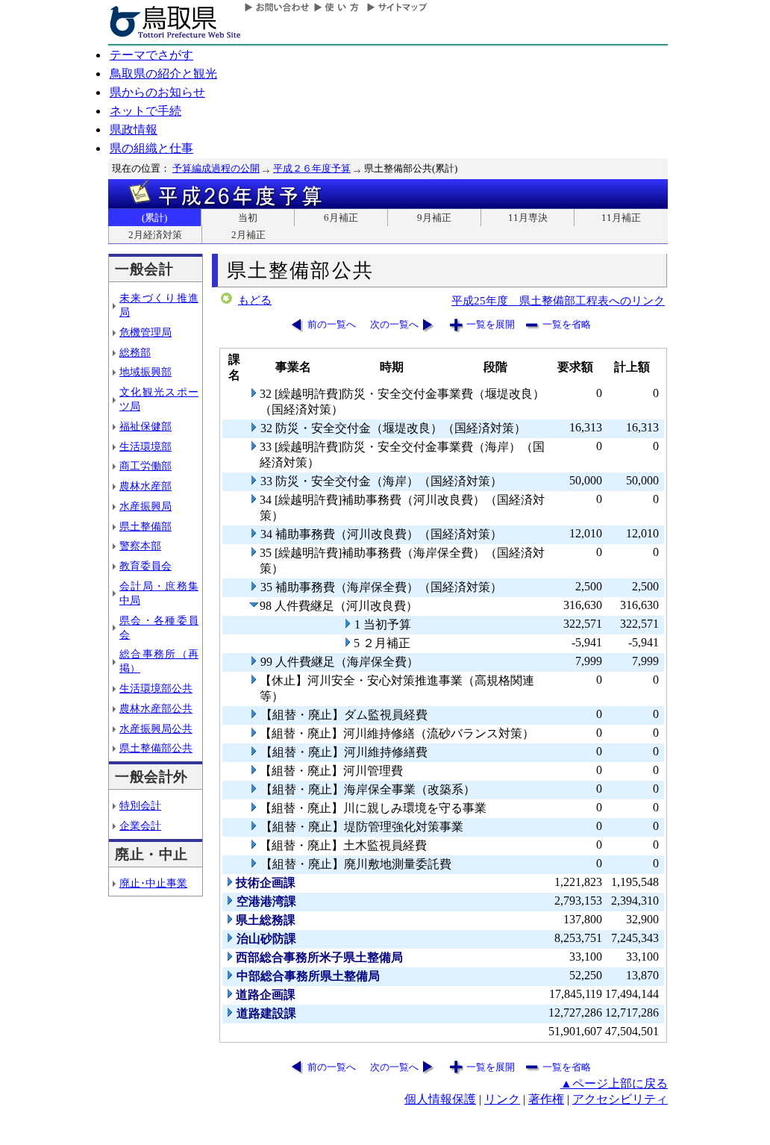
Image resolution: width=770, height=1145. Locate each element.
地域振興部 (145, 372)
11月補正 (621, 217)
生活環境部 (145, 446)
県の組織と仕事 (151, 148)
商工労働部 (145, 466)
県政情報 (133, 129)
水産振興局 (145, 506)
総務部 (135, 352)
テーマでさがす (151, 55)
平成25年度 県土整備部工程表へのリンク (558, 300)
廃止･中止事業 (153, 883)
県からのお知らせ (157, 92)
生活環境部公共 (155, 688)
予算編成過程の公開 (216, 168)
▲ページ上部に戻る (614, 1083)
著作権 (546, 1099)
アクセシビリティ (620, 1099)
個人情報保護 (440, 1099)
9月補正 (434, 217)
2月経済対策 (155, 234)
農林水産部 (145, 486)
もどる (255, 300)
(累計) (154, 217)
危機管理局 (145, 332)
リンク (502, 1099)
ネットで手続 (145, 110)
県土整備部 (145, 526)
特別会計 (140, 805)
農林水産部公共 (155, 708)
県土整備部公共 (155, 748)
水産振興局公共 (155, 728)
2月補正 (248, 234)
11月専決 (528, 217)
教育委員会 (145, 566)
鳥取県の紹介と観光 (163, 73)
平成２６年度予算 (312, 168)
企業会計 (140, 826)
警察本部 (140, 546)
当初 (247, 217)
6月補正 (341, 217)
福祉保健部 (145, 426)
